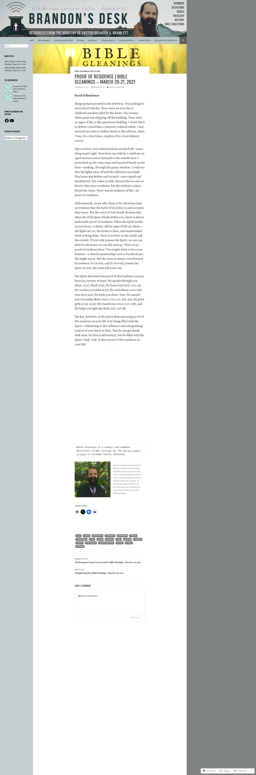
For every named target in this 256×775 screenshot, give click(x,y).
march (128, 539)
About (31, 40)
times (129, 543)
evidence (123, 536)
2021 (78, 536)
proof (80, 543)
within (80, 546)
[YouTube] (11, 120)
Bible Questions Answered (165, 40)
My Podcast (92, 40)
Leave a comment (116, 87)
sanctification (106, 543)
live (119, 539)
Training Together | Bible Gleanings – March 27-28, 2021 (99, 571)
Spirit (120, 543)
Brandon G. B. (99, 87)
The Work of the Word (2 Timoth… (19, 98)
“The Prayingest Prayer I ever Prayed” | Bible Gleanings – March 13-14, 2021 (107, 561)
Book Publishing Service (63, 40)
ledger (110, 539)
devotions (95, 71)
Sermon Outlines (126, 40)
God (92, 539)
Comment (134, 617)
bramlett (97, 536)
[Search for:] (16, 46)
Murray (138, 539)
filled (133, 536)
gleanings (81, 539)
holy (100, 539)
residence (91, 543)
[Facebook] (6, 120)
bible (86, 536)
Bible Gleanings (44, 40)
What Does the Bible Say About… (20, 89)
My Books (80, 40)
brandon (110, 536)
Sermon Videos (145, 40)
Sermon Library (107, 40)
